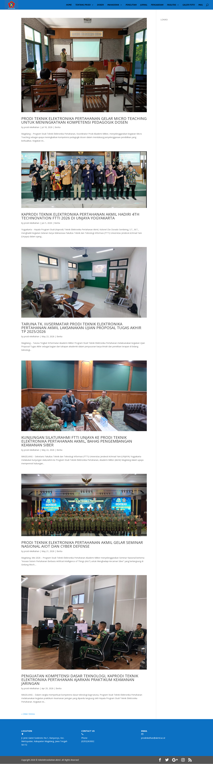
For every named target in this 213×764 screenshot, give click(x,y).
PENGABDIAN (157, 5)
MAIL (200, 5)
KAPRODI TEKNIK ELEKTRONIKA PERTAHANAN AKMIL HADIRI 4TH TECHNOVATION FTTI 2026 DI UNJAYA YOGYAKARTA (80, 216)
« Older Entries (28, 714)
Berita (57, 127)
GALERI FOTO (189, 5)
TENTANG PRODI (83, 5)
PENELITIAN (131, 5)
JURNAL (143, 5)
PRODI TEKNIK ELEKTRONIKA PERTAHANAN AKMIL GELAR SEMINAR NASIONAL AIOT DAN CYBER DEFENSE (82, 544)
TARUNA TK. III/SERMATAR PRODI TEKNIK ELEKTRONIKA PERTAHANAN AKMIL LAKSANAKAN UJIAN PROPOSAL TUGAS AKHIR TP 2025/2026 (81, 327)
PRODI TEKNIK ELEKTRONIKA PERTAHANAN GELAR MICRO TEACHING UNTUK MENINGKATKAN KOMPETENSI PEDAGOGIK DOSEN (84, 120)
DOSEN (100, 5)
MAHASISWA (113, 5)
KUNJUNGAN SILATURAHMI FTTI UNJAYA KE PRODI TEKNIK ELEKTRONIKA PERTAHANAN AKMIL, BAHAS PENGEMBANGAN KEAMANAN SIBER (76, 441)
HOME (69, 5)
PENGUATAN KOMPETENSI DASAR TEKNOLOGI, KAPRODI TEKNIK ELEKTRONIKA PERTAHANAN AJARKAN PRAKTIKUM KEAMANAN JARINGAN (79, 679)
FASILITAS (171, 5)
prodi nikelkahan (31, 127)
